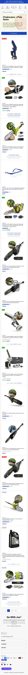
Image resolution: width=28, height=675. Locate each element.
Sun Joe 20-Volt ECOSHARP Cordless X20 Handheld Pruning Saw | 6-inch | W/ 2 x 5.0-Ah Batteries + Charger (12, 375)
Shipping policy (21, 672)
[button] (2, 7)
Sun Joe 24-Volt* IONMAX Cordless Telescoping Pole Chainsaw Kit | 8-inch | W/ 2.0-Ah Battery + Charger (13, 147)
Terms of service (16, 672)
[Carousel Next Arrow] (27, 1)
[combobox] (14, 12)
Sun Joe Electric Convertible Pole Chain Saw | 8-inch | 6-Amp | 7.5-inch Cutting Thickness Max (13, 302)
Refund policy (6, 672)
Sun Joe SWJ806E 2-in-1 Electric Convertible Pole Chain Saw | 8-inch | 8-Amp (12, 519)
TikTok (20, 625)
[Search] (25, 12)
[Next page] (19, 610)
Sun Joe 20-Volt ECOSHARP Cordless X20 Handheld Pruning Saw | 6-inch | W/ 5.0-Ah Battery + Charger (12, 337)
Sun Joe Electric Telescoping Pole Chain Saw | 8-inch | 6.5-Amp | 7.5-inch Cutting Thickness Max (13, 267)
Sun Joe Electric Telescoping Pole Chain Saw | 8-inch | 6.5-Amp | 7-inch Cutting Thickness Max (13, 449)
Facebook (16, 625)
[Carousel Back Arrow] (1, 1)
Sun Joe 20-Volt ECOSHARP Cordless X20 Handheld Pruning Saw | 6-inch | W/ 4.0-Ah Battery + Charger (12, 67)
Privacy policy (11, 672)
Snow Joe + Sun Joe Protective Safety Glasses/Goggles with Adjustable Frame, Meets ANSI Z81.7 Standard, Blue (13, 189)
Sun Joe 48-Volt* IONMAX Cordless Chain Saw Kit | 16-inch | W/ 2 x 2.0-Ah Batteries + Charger (13, 595)
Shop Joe (8, 636)
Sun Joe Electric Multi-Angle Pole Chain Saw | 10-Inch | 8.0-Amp (13, 414)
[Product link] (14, 56)
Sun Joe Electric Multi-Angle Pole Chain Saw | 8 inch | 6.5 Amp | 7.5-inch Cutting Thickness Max (13, 484)
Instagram (12, 625)
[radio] (7, 74)
